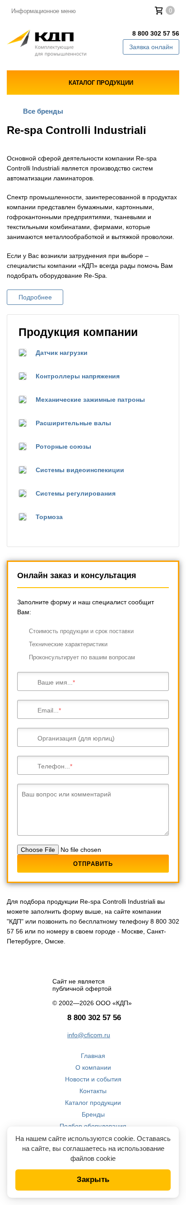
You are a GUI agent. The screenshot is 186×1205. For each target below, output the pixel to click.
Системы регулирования (76, 493)
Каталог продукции (93, 1102)
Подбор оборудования (93, 1126)
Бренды (93, 1114)
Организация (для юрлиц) (76, 738)
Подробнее (35, 297)
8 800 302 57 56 (155, 33)
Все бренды (43, 111)
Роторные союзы (63, 446)
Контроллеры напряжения (78, 376)
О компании (93, 1067)
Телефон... (53, 766)
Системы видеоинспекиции (80, 470)
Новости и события (93, 1079)
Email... (48, 710)
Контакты (93, 1091)
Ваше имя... (55, 682)
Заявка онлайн (151, 47)
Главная (93, 1055)
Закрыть (93, 1179)
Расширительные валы (73, 423)
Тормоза (49, 516)
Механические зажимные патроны (90, 399)
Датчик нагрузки (62, 352)
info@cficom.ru (88, 1035)
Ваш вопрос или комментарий (66, 794)
